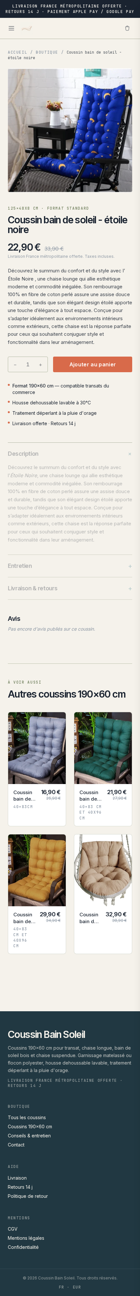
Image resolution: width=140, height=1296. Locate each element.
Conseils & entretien (29, 1135)
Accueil (17, 52)
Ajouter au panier (92, 364)
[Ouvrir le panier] (127, 28)
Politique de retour (28, 1196)
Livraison (17, 1178)
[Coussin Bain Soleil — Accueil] (26, 28)
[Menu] (11, 28)
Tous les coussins (27, 1117)
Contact (16, 1144)
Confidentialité (23, 1247)
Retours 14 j (20, 1187)
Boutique (47, 52)
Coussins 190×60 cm (30, 1126)
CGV (13, 1229)
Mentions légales (26, 1238)
